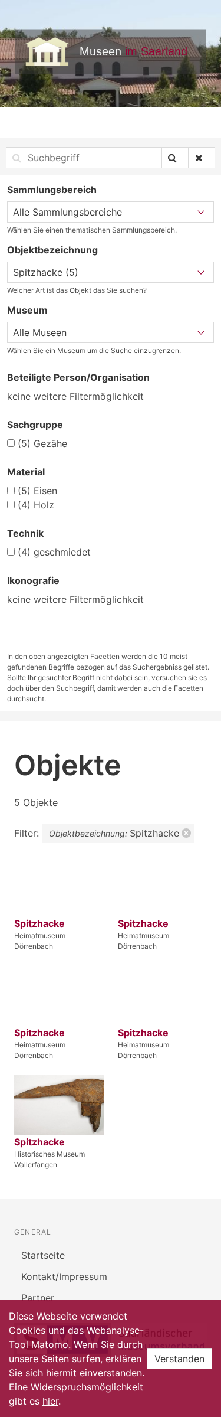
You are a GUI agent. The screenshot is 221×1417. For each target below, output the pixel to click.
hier (50, 1401)
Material (26, 472)
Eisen (37, 491)
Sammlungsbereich (52, 189)
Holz (36, 505)
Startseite (43, 1255)
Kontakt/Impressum (64, 1276)
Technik (25, 533)
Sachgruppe (35, 424)
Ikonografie (33, 580)
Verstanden (179, 1358)
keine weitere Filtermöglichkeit (75, 396)
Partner (37, 1298)
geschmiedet (54, 552)
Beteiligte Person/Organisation (78, 377)
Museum (27, 310)
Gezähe (42, 443)
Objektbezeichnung (52, 250)
